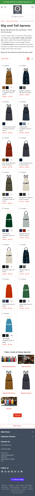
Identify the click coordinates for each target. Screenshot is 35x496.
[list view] (32, 59)
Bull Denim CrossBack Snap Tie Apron (26, 198)
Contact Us (4, 485)
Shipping (11, 485)
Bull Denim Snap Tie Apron (8, 271)
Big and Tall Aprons (12, 21)
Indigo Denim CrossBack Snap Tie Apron (25, 128)
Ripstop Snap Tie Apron (24, 271)
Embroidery (5, 487)
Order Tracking (20, 485)
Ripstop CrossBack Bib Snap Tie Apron (25, 91)
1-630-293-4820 (5, 449)
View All (17, 415)
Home (2, 21)
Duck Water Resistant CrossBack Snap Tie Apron (8, 92)
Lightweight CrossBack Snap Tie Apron (8, 340)
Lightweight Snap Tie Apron (25, 305)
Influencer (30, 489)
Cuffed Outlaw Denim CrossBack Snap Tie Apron (9, 128)
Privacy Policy (5, 489)
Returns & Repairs (14, 487)
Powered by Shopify (17, 493)
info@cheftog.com (6, 445)
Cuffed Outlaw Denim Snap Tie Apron (26, 164)
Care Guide (24, 487)
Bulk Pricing (28, 485)
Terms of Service (15, 489)
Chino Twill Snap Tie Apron (8, 305)
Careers (24, 489)
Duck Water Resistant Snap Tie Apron (8, 164)
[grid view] (28, 59)
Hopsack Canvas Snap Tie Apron (24, 234)
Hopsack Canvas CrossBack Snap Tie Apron (8, 199)
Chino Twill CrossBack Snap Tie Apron (8, 235)
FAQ (30, 487)
